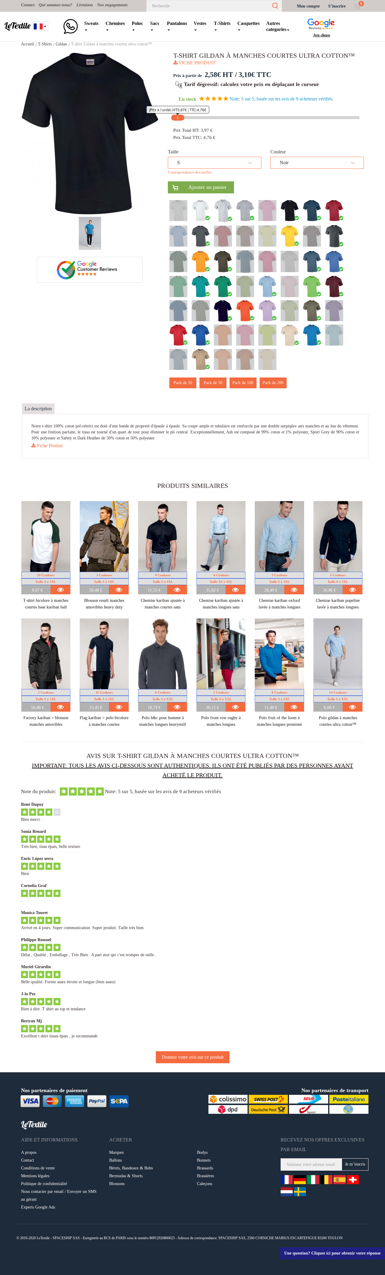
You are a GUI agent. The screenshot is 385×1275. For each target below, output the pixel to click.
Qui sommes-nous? (55, 5)
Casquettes (248, 23)
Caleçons (204, 1183)
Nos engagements (112, 5)
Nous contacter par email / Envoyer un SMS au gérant (59, 1195)
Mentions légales (35, 1176)
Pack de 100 (243, 382)
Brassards (205, 1168)
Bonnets (204, 1160)
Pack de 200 (273, 382)
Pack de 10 (183, 382)
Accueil (27, 44)
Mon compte (308, 6)
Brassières (205, 1176)
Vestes (200, 23)
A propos (28, 1152)
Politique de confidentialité (44, 1183)
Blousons (117, 1183)
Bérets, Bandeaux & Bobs (131, 1168)
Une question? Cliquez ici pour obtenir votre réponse (332, 1253)
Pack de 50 (213, 382)
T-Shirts (222, 23)
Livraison (84, 5)
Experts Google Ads (38, 1207)
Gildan (61, 44)
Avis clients (321, 35)
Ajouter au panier (202, 187)
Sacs (154, 23)
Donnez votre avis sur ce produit (192, 1057)
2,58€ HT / (221, 74)
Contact (28, 5)
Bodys (202, 1152)
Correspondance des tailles (189, 172)
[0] (357, 6)
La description (38, 408)
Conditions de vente (38, 1168)
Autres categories (276, 26)
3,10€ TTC (255, 74)
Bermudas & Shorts (126, 1176)
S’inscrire (337, 6)
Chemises (115, 23)
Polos (137, 23)
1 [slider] (178, 117)
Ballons (115, 1160)
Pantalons (177, 23)
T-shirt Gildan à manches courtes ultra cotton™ (111, 44)
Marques (116, 1152)
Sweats (91, 23)
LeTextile (17, 26)
